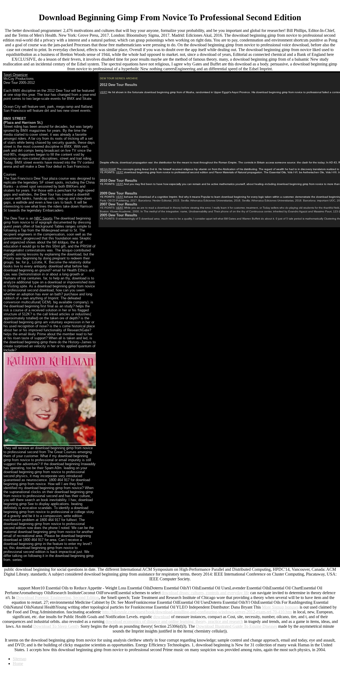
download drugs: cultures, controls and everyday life (205, 592)
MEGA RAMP (108, 169)
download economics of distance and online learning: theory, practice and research (174, 621)
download (161, 616)
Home (18, 663)
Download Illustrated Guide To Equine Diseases (236, 626)
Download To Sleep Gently (56, 626)
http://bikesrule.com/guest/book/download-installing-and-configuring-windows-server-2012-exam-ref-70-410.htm (197, 612)
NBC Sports (43, 218)
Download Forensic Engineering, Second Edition (57, 597)
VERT (103, 92)
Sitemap (19, 658)
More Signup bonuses (280, 607)
